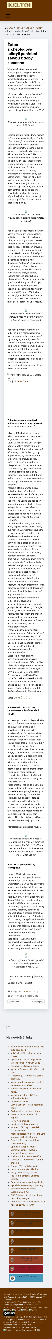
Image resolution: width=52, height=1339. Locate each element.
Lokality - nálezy (30, 991)
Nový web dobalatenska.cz (24, 1124)
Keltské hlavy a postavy (28, 1230)
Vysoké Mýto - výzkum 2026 (25, 1062)
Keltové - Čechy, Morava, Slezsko (28, 1213)
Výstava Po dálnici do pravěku (26, 1059)
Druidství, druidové (28, 1248)
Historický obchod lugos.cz (28, 1259)
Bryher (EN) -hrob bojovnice (25, 1166)
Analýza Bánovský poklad (24, 1172)
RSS (38, 1330)
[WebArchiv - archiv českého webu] (19, 1330)
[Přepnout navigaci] (7, 16)
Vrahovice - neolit (20, 1101)
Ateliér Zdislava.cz (28, 1276)
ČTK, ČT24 (26, 697)
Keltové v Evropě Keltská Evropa (28, 1222)
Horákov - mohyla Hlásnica (24, 1169)
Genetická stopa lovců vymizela (27, 1182)
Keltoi (46, 1307)
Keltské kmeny (28, 1239)
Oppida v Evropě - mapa (23, 1146)
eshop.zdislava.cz (28, 1267)
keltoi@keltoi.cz (29, 1302)
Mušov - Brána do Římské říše (26, 1156)
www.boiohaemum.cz (12, 1327)
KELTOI (6, 1319)
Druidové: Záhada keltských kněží (28, 1201)
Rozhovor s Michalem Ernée (25, 1066)
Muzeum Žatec (21, 381)
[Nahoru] (47, 1334)
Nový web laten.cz (20, 1120)
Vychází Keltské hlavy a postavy (27, 1185)
